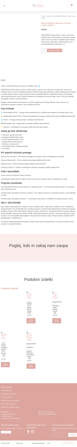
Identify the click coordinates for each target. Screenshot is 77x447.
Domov (43, 16)
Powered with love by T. (69, 443)
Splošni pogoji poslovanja (38, 443)
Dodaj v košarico (55, 50)
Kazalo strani (19, 443)
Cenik (48, 443)
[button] (4, 5)
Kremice (49, 16)
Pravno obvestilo (5, 443)
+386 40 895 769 (6, 390)
